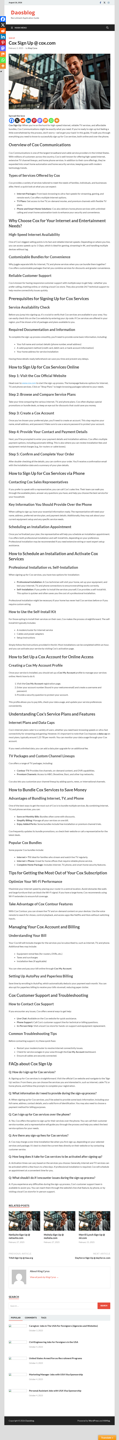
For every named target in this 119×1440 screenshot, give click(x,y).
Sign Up (12, 38)
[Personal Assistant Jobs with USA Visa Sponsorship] (18, 1390)
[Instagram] (108, 2)
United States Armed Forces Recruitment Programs (55, 1358)
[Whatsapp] (51, 120)
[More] (56, 120)
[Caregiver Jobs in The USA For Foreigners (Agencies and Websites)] (18, 1326)
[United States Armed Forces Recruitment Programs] (18, 1358)
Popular (15, 1318)
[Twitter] (104, 2)
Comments (31, 1318)
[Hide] (1, 71)
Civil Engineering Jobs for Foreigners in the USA (53, 1342)
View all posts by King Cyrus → (44, 1277)
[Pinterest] (34, 120)
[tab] (16, 1318)
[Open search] (107, 27)
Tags (43, 1318)
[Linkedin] (28, 120)
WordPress (94, 1420)
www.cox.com (29, 383)
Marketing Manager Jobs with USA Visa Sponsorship (56, 1374)
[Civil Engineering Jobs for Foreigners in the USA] (18, 1342)
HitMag (106, 1420)
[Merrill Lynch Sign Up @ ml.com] (94, 1221)
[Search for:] (59, 1305)
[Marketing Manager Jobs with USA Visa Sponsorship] (18, 1374)
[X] (17, 120)
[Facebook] (100, 2)
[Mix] (45, 120)
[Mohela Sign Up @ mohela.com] (59, 1221)
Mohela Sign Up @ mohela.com (54, 1236)
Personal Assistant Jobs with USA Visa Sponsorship (55, 1390)
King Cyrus (32, 48)
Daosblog (23, 12)
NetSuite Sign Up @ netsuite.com (19, 1236)
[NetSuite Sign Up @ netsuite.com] (24, 1221)
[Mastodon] (39, 120)
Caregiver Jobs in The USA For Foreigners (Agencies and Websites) (63, 1325)
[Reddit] (22, 120)
